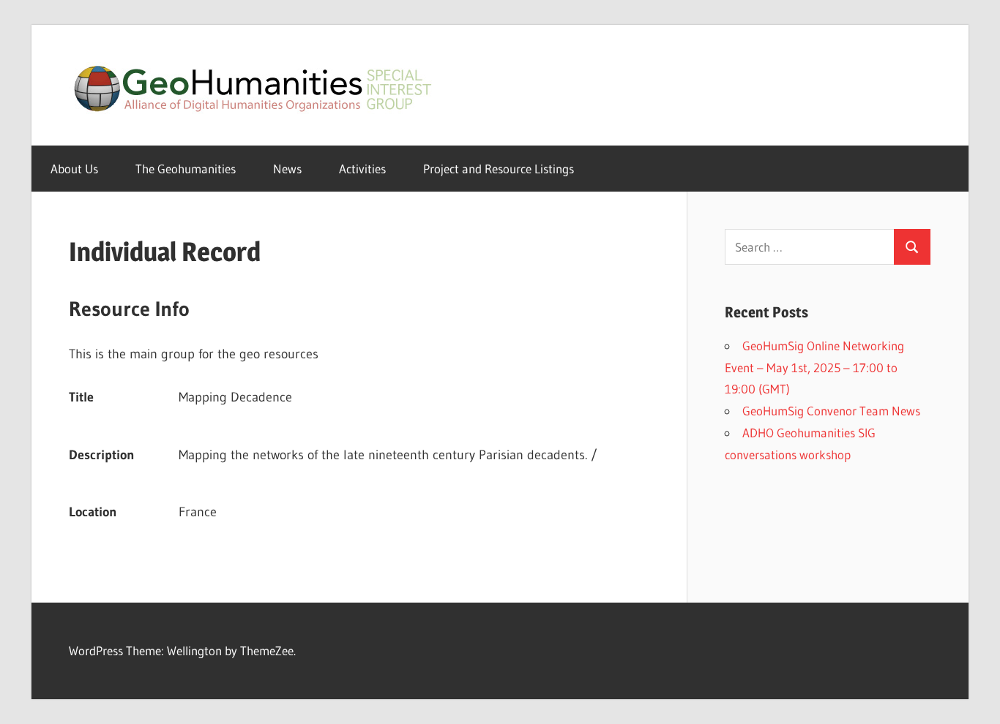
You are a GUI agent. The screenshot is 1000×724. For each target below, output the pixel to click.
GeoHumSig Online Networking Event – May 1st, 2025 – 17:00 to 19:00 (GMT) (814, 367)
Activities (362, 168)
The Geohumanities (185, 168)
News (287, 168)
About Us (74, 168)
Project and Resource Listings (498, 168)
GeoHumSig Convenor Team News (831, 410)
